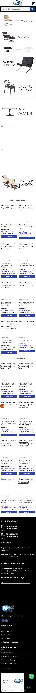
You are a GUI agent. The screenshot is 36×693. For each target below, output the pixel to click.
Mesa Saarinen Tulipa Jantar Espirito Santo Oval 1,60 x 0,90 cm (25, 423)
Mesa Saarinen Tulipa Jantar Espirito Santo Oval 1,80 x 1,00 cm (25, 462)
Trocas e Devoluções (8, 663)
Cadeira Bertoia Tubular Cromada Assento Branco (26, 303)
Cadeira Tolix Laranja (25, 341)
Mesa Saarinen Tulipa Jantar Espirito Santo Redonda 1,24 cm (7, 462)
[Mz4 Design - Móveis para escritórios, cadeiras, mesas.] (18, 3)
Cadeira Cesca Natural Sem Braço (8, 225)
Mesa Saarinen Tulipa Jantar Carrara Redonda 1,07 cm (8, 500)
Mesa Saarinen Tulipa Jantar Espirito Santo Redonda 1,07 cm (25, 384)
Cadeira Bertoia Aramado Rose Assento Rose (26, 265)
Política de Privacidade (9, 642)
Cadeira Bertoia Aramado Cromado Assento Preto (7, 303)
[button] (2, 3)
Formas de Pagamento (9, 656)
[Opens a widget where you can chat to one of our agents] (13, 682)
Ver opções (9, 396)
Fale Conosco (6, 638)
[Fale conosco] (31, 676)
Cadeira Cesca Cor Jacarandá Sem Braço (8, 341)
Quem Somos (6, 631)
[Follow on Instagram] (6, 620)
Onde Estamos (6, 635)
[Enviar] (32, 9)
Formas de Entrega (8, 660)
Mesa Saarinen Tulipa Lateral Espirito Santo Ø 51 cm (8, 423)
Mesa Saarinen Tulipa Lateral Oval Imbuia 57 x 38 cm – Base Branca (26, 500)
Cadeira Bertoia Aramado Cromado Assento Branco (7, 265)
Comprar (9, 236)
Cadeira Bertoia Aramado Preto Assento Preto (26, 226)
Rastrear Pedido (7, 653)
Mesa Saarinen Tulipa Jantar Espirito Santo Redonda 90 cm (7, 384)
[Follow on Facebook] (3, 620)
